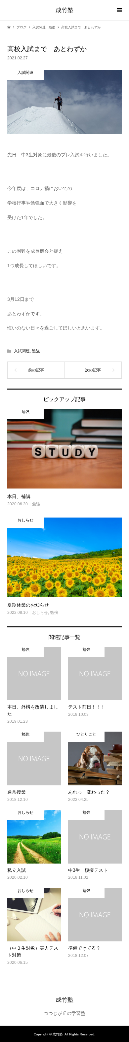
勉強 (36, 351)
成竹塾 (64, 10)
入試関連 (22, 351)
